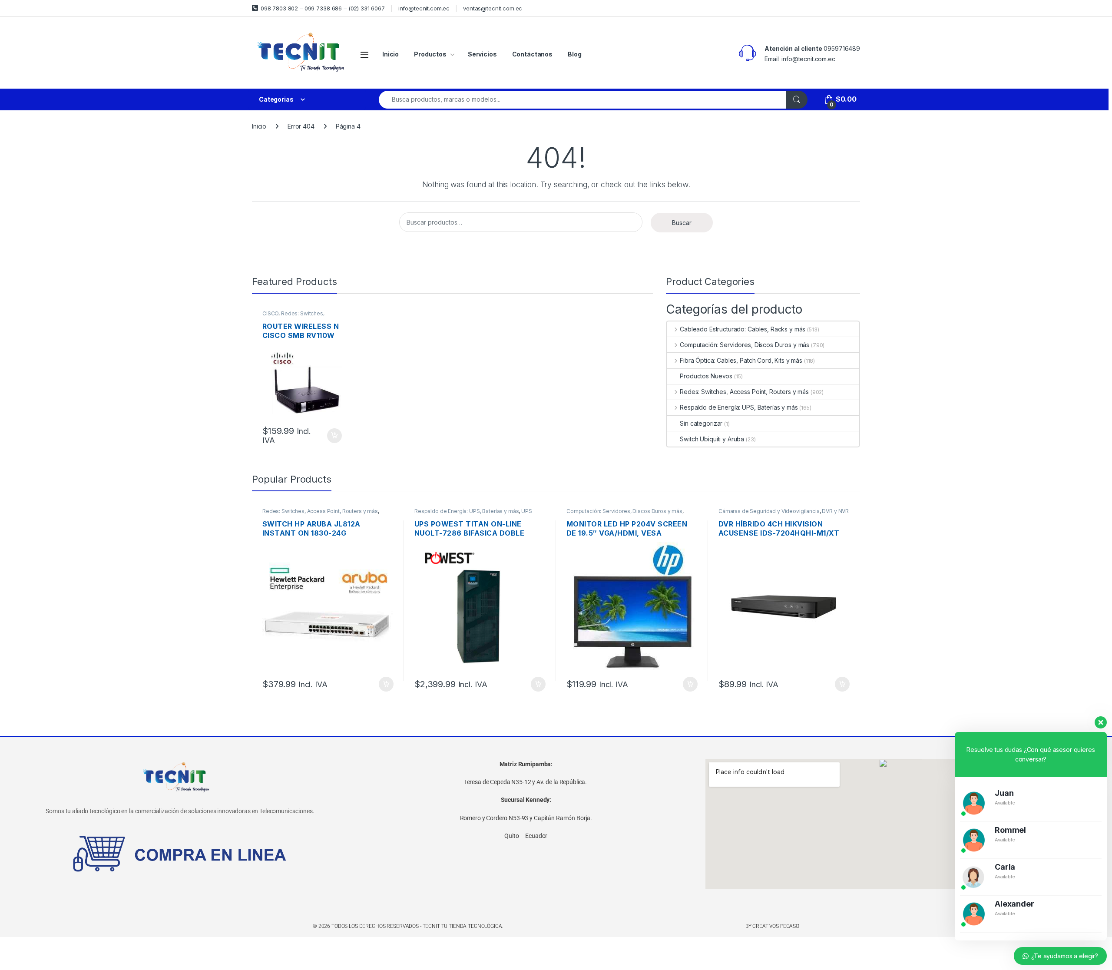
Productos (430, 54)
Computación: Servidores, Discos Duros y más (744, 344)
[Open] (364, 54)
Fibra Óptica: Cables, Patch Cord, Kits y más (741, 360)
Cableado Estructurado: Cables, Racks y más (742, 329)
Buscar (682, 222)
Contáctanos (532, 54)
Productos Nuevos (706, 376)
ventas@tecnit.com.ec (492, 8)
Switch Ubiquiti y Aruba (712, 439)
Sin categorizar (701, 423)
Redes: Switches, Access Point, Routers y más (297, 316)
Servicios (482, 54)
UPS (526, 511)
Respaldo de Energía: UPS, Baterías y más (739, 407)
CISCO (270, 313)
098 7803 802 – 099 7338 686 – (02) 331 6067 (323, 8)
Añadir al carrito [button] (333, 435)
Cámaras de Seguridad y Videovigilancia (769, 511)
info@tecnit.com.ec (424, 8)
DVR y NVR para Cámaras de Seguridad (783, 514)
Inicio (390, 54)
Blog (574, 54)
